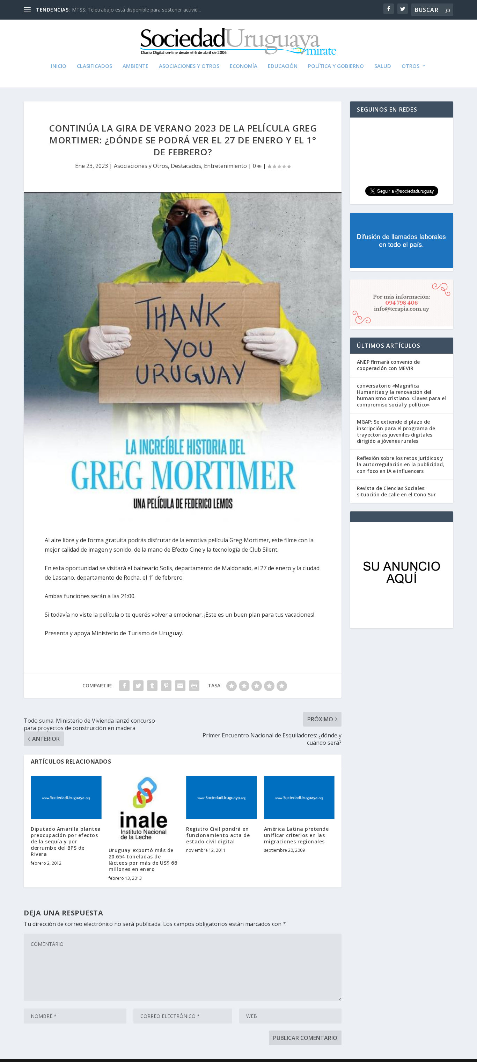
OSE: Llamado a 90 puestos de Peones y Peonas (127, 9)
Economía (243, 66)
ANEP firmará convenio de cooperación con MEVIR (388, 365)
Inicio (58, 66)
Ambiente (135, 66)
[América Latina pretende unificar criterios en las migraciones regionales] (299, 797)
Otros (410, 66)
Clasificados (94, 66)
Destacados (186, 166)
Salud (382, 66)
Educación (283, 66)
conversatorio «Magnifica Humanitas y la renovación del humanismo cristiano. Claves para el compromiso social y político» (401, 395)
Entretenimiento (225, 166)
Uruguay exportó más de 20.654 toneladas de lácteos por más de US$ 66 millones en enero (143, 860)
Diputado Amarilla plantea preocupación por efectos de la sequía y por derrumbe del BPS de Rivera (66, 842)
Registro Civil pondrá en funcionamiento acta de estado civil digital (218, 835)
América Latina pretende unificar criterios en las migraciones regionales (296, 835)
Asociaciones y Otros (189, 66)
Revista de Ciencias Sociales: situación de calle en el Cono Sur (396, 491)
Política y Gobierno (336, 66)
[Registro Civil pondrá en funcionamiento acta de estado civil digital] (221, 797)
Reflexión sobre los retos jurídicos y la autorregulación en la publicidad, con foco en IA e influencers (400, 464)
